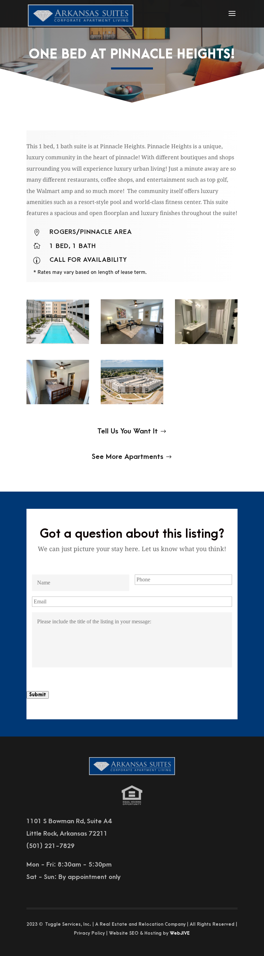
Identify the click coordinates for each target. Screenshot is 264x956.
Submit (37, 694)
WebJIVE (180, 933)
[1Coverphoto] (57, 344)
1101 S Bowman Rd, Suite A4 (69, 821)
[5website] (132, 404)
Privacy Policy (89, 933)
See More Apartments (127, 457)
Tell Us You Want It (127, 431)
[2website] (57, 404)
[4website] (206, 344)
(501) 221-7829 (50, 846)
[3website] (132, 344)
